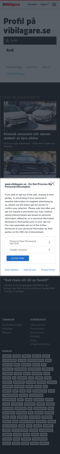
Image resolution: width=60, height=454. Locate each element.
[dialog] (30, 227)
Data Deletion (12, 269)
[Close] (54, 184)
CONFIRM (17, 258)
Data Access (30, 269)
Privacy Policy (48, 269)
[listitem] (30, 242)
